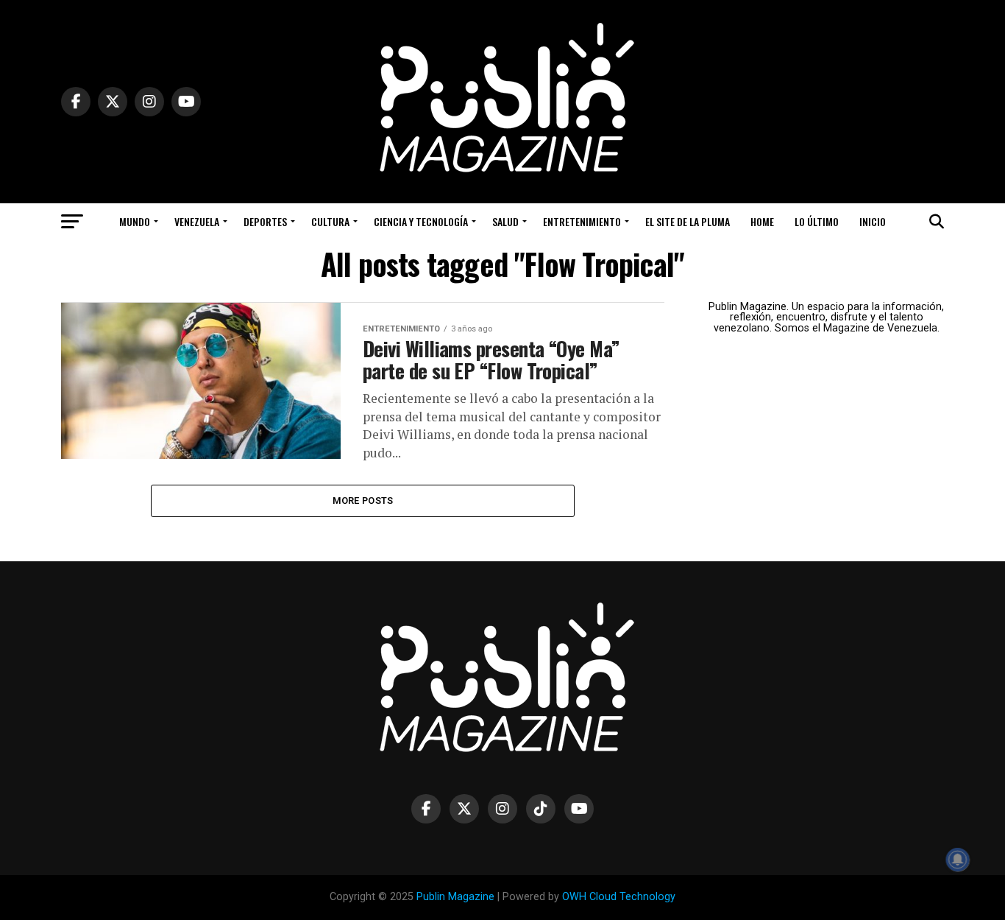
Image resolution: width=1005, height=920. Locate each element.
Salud (505, 221)
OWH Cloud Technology (618, 897)
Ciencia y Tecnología (421, 221)
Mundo (134, 221)
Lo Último (817, 221)
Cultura (330, 221)
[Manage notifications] (958, 859)
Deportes (265, 221)
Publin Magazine (455, 897)
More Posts (363, 500)
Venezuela (196, 221)
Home (762, 221)
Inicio (872, 221)
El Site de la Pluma (687, 221)
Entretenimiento (582, 221)
